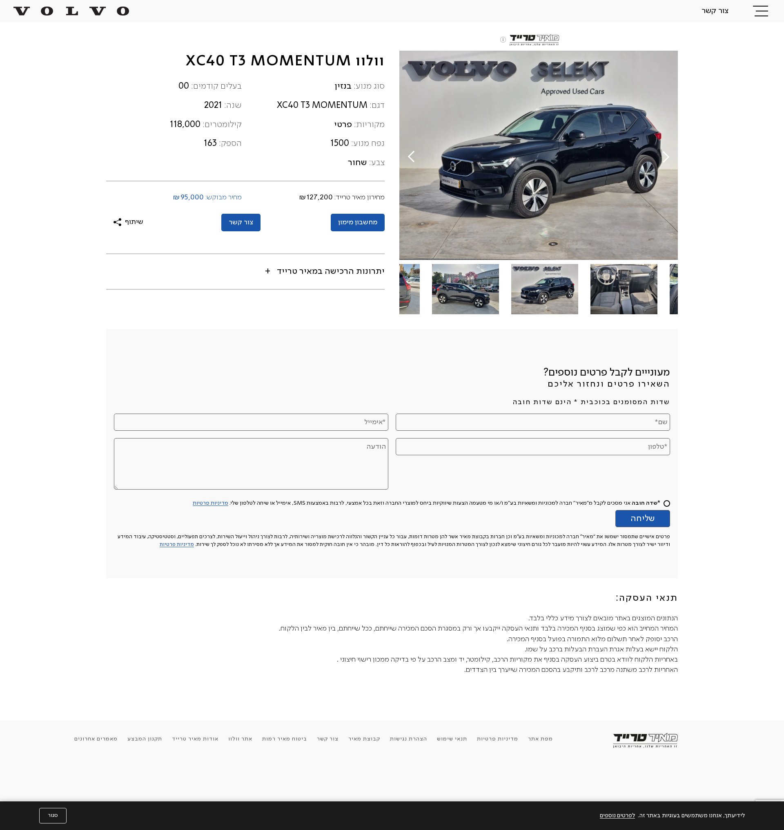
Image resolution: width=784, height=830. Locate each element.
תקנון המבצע (144, 739)
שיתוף (134, 222)
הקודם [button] (664, 158)
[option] (538, 155)
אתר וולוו (240, 739)
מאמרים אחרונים (96, 739)
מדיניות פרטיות (210, 503)
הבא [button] (413, 155)
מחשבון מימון (357, 222)
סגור (53, 815)
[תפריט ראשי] (761, 11)
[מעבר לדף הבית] (71, 11)
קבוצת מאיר (364, 739)
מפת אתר (540, 739)
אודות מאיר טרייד (195, 739)
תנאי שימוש (452, 739)
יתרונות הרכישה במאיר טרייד (330, 271)
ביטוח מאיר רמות (284, 739)
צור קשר (715, 11)
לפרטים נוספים (617, 816)
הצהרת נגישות (408, 739)
